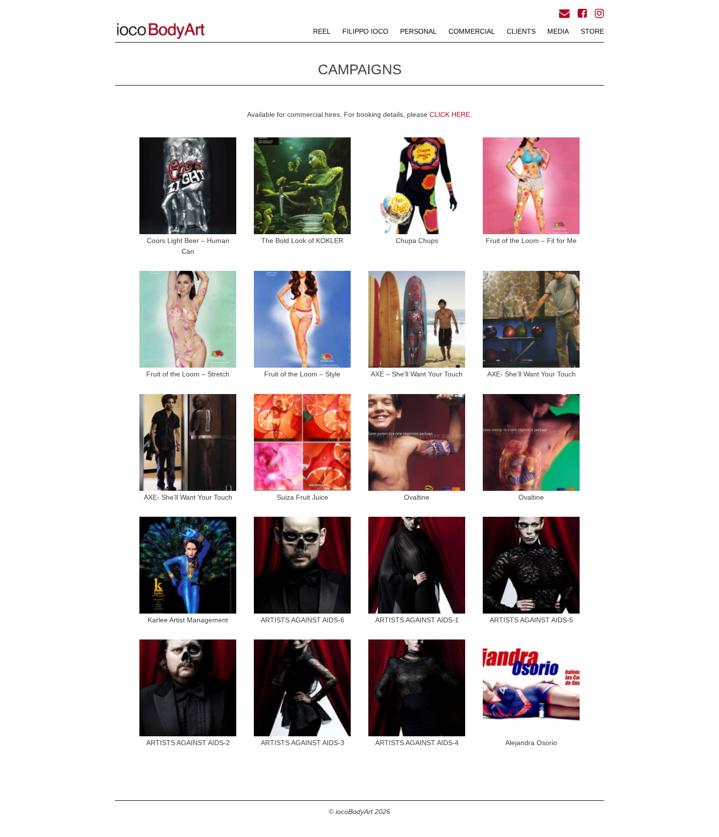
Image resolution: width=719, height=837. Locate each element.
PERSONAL (418, 31)
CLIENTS (521, 31)
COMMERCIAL (472, 31)
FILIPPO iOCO (365, 31)
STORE (592, 31)
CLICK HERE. (450, 114)
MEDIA (558, 31)
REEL (322, 31)
